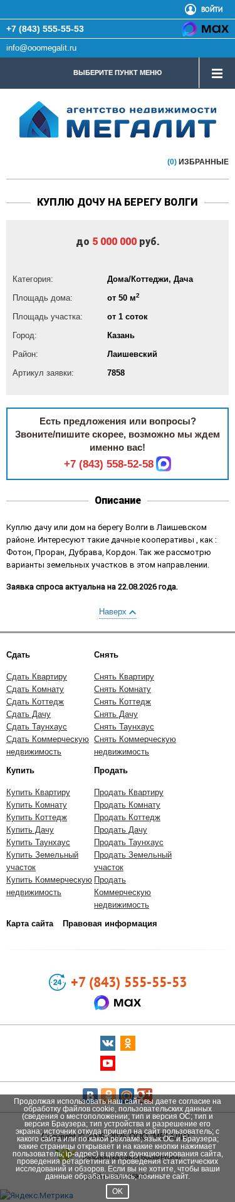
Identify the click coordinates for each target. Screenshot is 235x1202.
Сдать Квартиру (36, 676)
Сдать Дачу (28, 714)
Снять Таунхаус (124, 726)
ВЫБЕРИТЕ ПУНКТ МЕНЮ (117, 72)
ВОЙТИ (211, 9)
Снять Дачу (116, 714)
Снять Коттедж (122, 701)
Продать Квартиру (129, 792)
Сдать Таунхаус (36, 726)
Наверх (114, 611)
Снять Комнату (122, 689)
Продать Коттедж (127, 817)
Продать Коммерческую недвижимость (122, 892)
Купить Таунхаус (38, 842)
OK (117, 1191)
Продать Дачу (120, 829)
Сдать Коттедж (35, 701)
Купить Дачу (30, 829)
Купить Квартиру (38, 792)
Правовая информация (110, 923)
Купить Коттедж (36, 817)
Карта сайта (29, 923)
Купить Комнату (36, 804)
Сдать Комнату (35, 689)
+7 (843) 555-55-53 (45, 29)
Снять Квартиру (124, 676)
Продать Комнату (127, 804)
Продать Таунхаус (129, 842)
